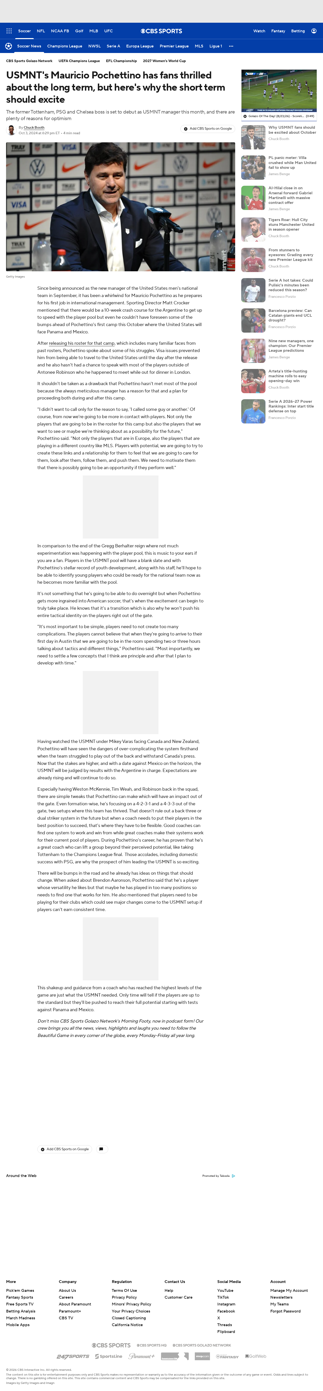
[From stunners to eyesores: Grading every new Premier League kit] (253, 260)
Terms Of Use (124, 1290)
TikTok (223, 1297)
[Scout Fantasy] (227, 1356)
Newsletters (281, 1297)
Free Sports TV (20, 1304)
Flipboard (226, 1331)
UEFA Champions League (79, 61)
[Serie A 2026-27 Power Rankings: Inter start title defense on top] (253, 411)
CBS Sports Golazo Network (29, 61)
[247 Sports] (73, 1355)
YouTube (225, 1290)
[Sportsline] (108, 1355)
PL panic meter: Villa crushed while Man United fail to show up (292, 162)
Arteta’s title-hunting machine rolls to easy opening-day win (287, 376)
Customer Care (179, 1297)
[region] (279, 91)
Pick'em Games (20, 1290)
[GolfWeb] (255, 1356)
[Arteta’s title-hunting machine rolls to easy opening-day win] (253, 381)
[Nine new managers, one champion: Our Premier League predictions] (253, 351)
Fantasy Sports (19, 1297)
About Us (67, 1290)
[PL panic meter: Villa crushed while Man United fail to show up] (253, 167)
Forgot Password (285, 1311)
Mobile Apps (18, 1324)
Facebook (226, 1311)
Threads (224, 1324)
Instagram (226, 1304)
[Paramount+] (141, 1355)
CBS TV (66, 1318)
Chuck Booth (34, 127)
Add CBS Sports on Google (211, 128)
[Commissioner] (175, 1354)
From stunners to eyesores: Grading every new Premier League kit (290, 255)
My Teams (279, 1304)
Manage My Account (289, 1290)
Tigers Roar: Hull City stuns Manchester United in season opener (291, 224)
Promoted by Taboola (216, 1176)
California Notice (127, 1320)
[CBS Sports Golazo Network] (202, 1344)
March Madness (20, 1318)
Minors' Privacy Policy (131, 1304)
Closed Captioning (129, 1313)
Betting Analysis (20, 1311)
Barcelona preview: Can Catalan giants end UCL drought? (290, 315)
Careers (66, 1297)
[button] (231, 46)
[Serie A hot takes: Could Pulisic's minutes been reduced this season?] (253, 290)
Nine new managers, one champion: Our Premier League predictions (291, 345)
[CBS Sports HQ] (152, 1344)
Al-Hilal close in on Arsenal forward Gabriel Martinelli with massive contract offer (290, 195)
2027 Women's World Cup (164, 61)
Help (169, 1290)
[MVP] (202, 1354)
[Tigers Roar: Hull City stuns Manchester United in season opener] (253, 230)
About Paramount (75, 1304)
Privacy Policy (124, 1297)
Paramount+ (70, 1311)
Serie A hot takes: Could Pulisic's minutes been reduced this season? (290, 285)
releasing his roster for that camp (82, 343)
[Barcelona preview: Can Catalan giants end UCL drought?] (253, 320)
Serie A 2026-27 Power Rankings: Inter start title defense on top (291, 406)
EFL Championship (121, 61)
